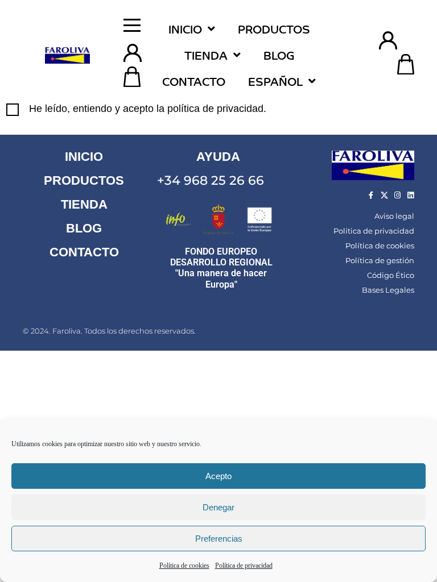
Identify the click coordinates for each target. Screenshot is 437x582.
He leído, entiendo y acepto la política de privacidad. (147, 108)
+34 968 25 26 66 (210, 180)
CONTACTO (84, 252)
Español (275, 81)
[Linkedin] (410, 195)
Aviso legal (394, 216)
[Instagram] (397, 195)
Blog (278, 55)
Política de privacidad (244, 565)
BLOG (84, 228)
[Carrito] (132, 76)
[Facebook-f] (371, 195)
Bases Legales (388, 289)
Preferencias (218, 538)
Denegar (218, 507)
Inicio (185, 29)
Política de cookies (184, 565)
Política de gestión (379, 260)
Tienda (206, 55)
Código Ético (390, 275)
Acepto (218, 476)
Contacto (193, 81)
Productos (274, 29)
